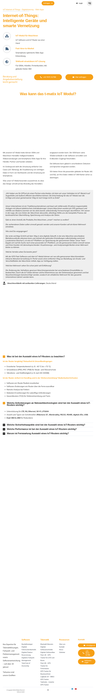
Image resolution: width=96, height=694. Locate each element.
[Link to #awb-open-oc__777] (89, 3)
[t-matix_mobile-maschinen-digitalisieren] (70, 20)
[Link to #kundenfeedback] (7, 49)
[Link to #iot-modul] (7, 36)
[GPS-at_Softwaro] (12, 1)
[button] (48, 357)
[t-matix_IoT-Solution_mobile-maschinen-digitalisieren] (48, 99)
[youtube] (76, 689)
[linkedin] (72, 689)
